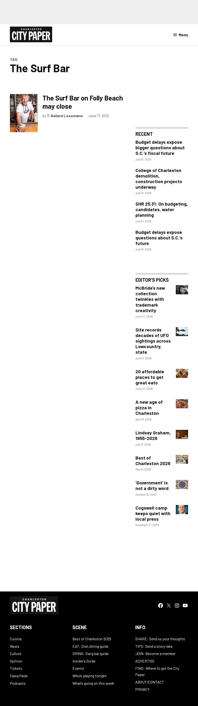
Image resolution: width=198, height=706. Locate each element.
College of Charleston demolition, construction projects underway (158, 178)
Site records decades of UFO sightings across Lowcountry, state (153, 341)
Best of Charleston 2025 (91, 638)
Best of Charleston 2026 (152, 460)
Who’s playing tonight (89, 675)
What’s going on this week (93, 683)
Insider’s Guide (83, 661)
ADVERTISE (145, 661)
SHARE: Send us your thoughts (160, 638)
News (14, 646)
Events (78, 668)
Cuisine (16, 638)
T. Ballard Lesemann (65, 115)
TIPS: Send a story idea (153, 646)
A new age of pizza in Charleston (149, 407)
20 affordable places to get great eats (149, 377)
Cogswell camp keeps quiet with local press (152, 513)
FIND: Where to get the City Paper (157, 671)
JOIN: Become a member (155, 653)
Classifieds (19, 675)
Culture (15, 653)
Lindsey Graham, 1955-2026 (153, 435)
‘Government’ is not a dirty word (152, 485)
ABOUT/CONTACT (149, 682)
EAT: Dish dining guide (90, 646)
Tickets (16, 668)
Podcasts (18, 683)
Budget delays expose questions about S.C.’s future (159, 237)
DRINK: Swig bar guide (90, 653)
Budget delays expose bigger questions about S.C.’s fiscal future (160, 147)
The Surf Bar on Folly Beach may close (82, 102)
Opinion (16, 661)
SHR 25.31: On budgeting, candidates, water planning (161, 209)
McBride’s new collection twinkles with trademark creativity (150, 299)
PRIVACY (142, 689)
